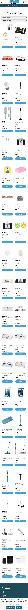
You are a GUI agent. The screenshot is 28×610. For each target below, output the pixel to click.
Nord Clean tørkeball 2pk (6, 262)
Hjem (8, 8)
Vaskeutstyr (18, 8)
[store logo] (14, 2)
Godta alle (19, 607)
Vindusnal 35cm (20, 485)
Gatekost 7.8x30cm (5, 67)
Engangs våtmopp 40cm (19, 402)
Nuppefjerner (6, 95)
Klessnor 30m (6, 512)
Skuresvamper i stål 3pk (19, 207)
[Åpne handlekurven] (26, 2)
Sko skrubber (19, 39)
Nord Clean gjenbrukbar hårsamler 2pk (19, 235)
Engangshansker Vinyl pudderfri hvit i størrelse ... (20, 374)
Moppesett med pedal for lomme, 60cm (20, 458)
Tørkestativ (18, 512)
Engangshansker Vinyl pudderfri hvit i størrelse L (7, 374)
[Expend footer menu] (25, 592)
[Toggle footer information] (25, 588)
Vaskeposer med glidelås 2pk (20, 569)
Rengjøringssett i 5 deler (7, 485)
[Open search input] (23, 2)
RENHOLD (12, 8)
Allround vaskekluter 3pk (6, 179)
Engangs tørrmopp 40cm (7, 402)
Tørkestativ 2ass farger (6, 541)
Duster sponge (19, 178)
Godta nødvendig (10, 607)
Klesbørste (18, 95)
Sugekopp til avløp (19, 123)
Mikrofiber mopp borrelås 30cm (7, 430)
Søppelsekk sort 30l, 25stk (19, 290)
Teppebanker (6, 39)
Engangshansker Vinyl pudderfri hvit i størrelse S (7, 346)
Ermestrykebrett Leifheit (20, 541)
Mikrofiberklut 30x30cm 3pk (19, 151)
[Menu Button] (2, 2)
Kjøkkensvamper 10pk (7, 207)
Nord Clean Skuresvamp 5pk (7, 235)
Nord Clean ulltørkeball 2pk (19, 262)
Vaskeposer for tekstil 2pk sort (6, 569)
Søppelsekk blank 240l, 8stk (7, 318)
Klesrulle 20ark (6, 122)
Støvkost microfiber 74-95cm (6, 151)
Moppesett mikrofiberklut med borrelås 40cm (19, 430)
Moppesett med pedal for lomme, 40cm (7, 458)
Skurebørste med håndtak (20, 67)
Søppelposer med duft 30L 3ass (19, 318)
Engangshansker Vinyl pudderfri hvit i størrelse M (20, 346)
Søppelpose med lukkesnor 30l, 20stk (7, 290)
